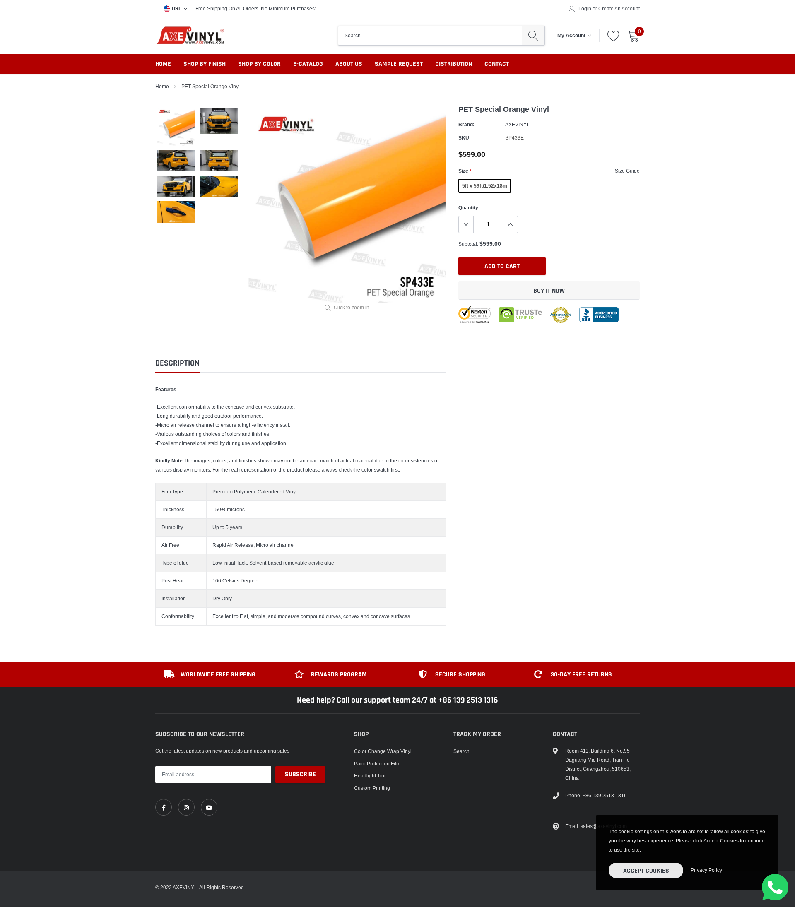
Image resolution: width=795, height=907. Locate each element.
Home (163, 64)
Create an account (619, 8)
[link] (163, 807)
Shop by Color (259, 64)
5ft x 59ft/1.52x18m (484, 186)
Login (584, 8)
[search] (533, 35)
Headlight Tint (369, 775)
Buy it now (549, 290)
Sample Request (399, 64)
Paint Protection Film (377, 763)
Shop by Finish (204, 64)
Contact (496, 64)
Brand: (466, 124)
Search (461, 751)
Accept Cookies (646, 870)
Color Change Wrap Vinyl (383, 751)
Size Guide (627, 171)
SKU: (464, 138)
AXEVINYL (517, 124)
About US (348, 64)
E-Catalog (308, 64)
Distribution (453, 64)
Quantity (468, 207)
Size (464, 171)
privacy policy (706, 870)
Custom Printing (372, 788)
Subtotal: (468, 244)
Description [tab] (177, 363)
